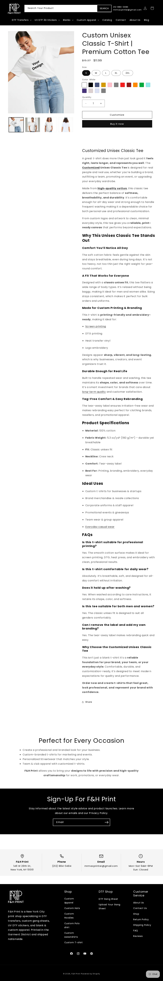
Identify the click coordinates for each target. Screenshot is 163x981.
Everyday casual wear (100, 535)
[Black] (91, 91)
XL (116, 79)
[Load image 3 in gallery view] (49, 124)
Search (104, 8)
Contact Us (140, 908)
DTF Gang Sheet (108, 899)
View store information (99, 149)
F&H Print (75, 973)
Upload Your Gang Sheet (109, 906)
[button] (21, 20)
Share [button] (88, 710)
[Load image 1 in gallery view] (16, 124)
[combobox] (68, 8)
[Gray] (116, 91)
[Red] (122, 91)
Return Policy (141, 919)
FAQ (135, 930)
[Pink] (110, 91)
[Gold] (103, 91)
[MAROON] (129, 91)
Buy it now (117, 130)
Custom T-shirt (73, 942)
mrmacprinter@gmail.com (101, 866)
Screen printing (95, 335)
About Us (138, 902)
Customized (91, 176)
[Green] (141, 91)
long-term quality (94, 400)
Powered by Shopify (90, 973)
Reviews (138, 936)
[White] (84, 91)
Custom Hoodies (69, 915)
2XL (128, 79)
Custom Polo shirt (72, 925)
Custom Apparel (69, 900)
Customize (117, 121)
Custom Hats (72, 908)
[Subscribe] (106, 831)
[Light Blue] (148, 91)
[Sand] (91, 97)
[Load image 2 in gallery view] (32, 124)
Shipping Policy (142, 925)
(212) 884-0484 (61, 866)
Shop (136, 913)
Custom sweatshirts (71, 934)
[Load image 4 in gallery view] (65, 124)
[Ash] (97, 97)
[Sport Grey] (103, 97)
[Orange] (135, 91)
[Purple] (84, 97)
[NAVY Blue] (97, 91)
